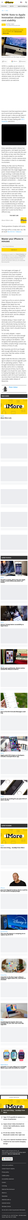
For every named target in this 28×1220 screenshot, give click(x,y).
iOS (2, 10)
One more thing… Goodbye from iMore (14, 1111)
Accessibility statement (8, 1179)
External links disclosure (8, 1189)
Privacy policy (5, 1172)
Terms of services (20, 254)
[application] (14, 133)
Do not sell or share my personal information (13, 1210)
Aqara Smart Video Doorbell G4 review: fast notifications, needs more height (13, 1126)
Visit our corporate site (14, 1154)
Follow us (15, 61)
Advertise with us (6, 1199)
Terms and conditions (7, 1165)
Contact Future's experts (8, 1168)
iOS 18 (11, 6)
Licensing (4, 1186)
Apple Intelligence (22, 6)
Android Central (6, 1203)
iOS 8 (7, 10)
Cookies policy (5, 1175)
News (3, 24)
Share (5, 61)
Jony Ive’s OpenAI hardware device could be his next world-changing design (15, 1141)
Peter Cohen (11, 24)
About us (4, 1192)
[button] (26, 2)
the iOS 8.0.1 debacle (14, 232)
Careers (4, 1182)
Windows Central (6, 1206)
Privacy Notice (22, 255)
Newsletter (23, 61)
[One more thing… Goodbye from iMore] (14, 1107)
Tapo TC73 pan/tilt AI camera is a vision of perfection (14, 1118)
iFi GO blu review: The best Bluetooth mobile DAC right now (14, 1134)
